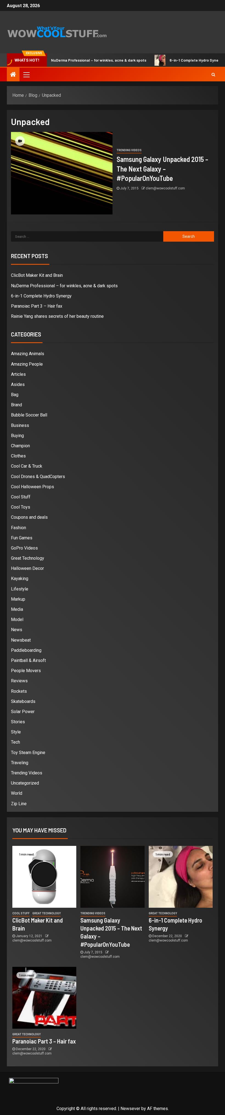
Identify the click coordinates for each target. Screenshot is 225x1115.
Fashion (18, 527)
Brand (16, 404)
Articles (18, 374)
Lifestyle (19, 589)
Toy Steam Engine (28, 752)
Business (20, 425)
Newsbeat (21, 640)
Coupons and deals (29, 517)
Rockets (19, 691)
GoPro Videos (24, 548)
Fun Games (21, 537)
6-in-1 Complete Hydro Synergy (183, 60)
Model (17, 619)
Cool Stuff (20, 496)
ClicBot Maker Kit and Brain (37, 275)
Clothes (18, 456)
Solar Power (23, 711)
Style (16, 732)
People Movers (26, 670)
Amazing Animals (27, 353)
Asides (18, 384)
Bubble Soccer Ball (29, 415)
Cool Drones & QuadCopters (38, 476)
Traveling (19, 762)
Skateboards (23, 701)
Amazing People (27, 364)
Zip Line (19, 803)
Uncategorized (25, 783)
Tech (15, 742)
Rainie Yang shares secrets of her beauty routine (57, 316)
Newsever (130, 1108)
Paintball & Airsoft (28, 660)
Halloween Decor (27, 568)
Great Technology (27, 558)
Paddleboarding (26, 650)
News (16, 629)
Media (17, 609)
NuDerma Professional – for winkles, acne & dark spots (85, 60)
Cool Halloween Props (32, 486)
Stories (18, 721)
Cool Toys (20, 507)
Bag (14, 394)
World (16, 793)
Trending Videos (129, 150)
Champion (20, 445)
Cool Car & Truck (26, 466)
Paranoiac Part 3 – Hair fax (36, 306)
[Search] (213, 74)
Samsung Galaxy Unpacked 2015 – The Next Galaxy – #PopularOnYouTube (162, 168)
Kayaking (19, 578)
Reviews (19, 680)
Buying (17, 435)
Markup (18, 599)
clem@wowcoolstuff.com (165, 188)
